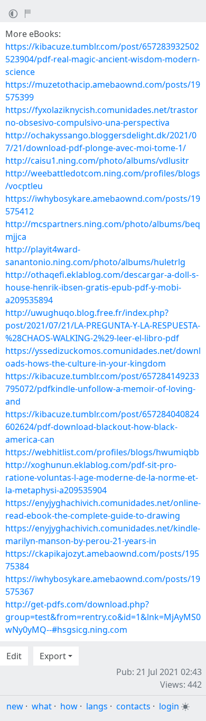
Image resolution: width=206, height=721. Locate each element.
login (169, 706)
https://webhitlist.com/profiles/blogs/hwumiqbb (102, 452)
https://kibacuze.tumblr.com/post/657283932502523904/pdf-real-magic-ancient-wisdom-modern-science (102, 59)
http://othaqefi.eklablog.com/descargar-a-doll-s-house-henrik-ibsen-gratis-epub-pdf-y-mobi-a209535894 (102, 287)
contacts (133, 706)
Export (53, 656)
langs (97, 706)
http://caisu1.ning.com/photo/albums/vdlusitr (97, 160)
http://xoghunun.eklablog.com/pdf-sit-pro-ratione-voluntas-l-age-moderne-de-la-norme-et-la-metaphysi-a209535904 (101, 477)
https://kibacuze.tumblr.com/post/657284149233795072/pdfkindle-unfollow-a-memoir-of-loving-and (102, 388)
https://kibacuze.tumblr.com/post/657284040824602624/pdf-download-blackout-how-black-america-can (102, 426)
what (42, 706)
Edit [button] (14, 656)
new (14, 706)
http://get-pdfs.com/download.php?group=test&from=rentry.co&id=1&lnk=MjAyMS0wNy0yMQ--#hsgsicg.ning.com (103, 616)
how (69, 706)
